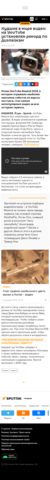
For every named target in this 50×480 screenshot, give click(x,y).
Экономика (20, 406)
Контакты (14, 432)
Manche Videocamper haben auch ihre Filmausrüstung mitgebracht (23, 78)
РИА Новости (31, 144)
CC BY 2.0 (5, 78)
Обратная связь (8, 449)
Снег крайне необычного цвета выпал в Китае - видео (24, 292)
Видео (6, 286)
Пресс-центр (24, 432)
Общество (34, 406)
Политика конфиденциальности (15, 436)
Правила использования (21, 428)
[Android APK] (9, 457)
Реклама (5, 432)
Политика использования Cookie (15, 439)
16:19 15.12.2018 (7, 45)
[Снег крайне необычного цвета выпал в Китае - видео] (25, 267)
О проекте (5, 428)
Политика (6, 406)
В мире (5, 370)
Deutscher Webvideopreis (19, 78)
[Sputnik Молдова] (8, 20)
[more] (45, 299)
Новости (14, 370)
